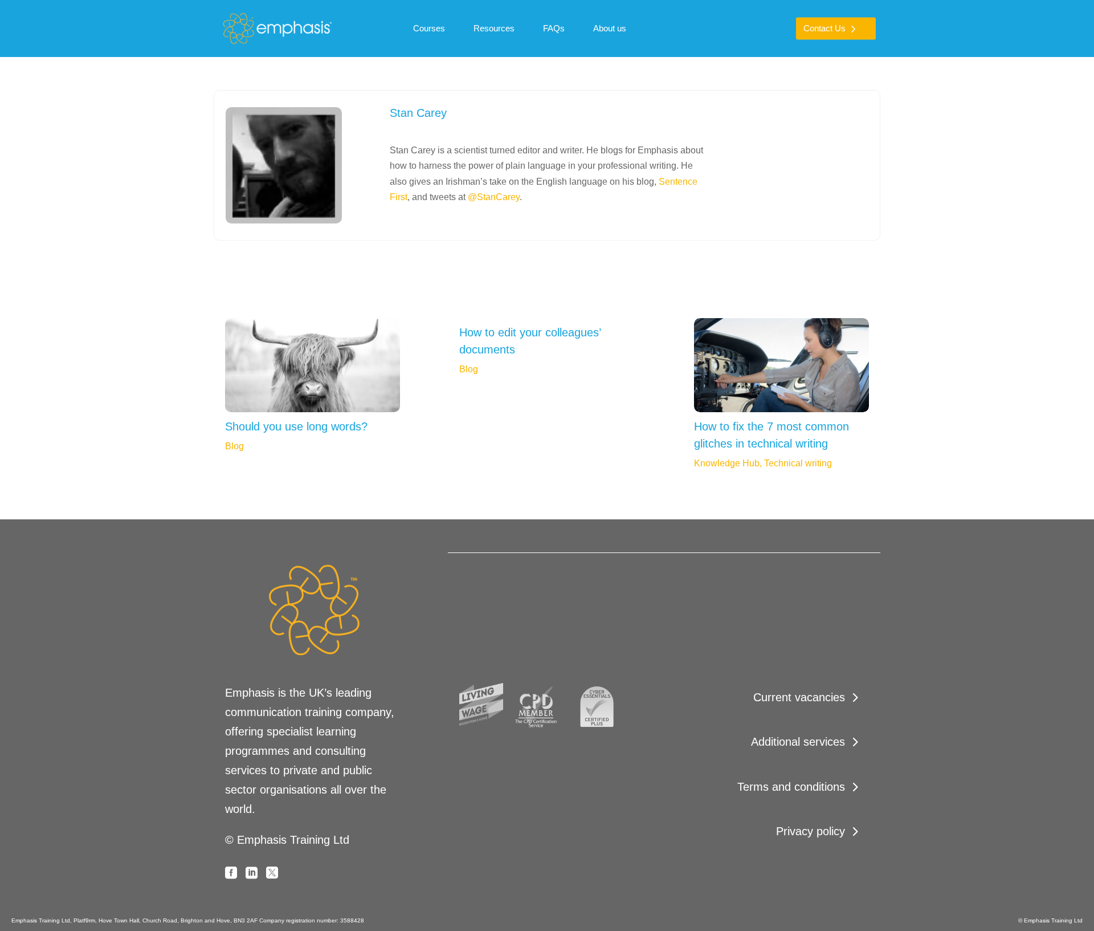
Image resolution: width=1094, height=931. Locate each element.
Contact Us (824, 28)
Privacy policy (810, 831)
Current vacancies (799, 697)
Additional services (798, 741)
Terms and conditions (791, 786)
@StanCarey (494, 197)
